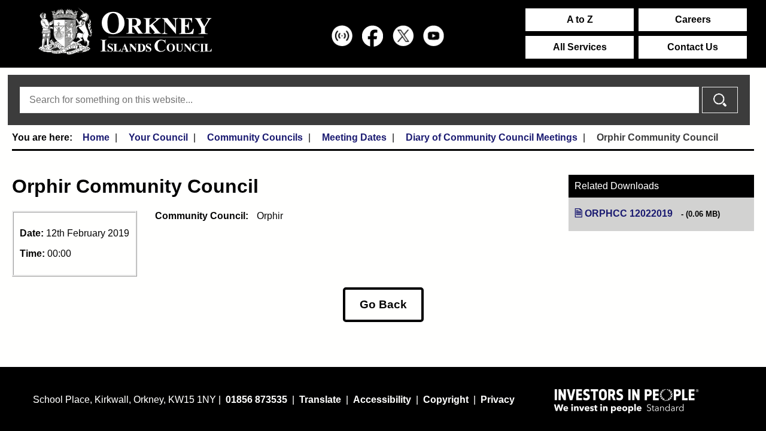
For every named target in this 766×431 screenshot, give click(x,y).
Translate (320, 399)
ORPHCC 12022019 (629, 213)
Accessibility (382, 399)
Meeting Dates (354, 137)
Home (96, 137)
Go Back (383, 304)
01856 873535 (256, 399)
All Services (580, 47)
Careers (693, 19)
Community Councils (255, 137)
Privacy (498, 399)
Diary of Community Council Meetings (491, 137)
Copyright (446, 399)
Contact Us (692, 47)
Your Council (158, 137)
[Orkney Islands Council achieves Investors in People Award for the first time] (626, 400)
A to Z (580, 19)
